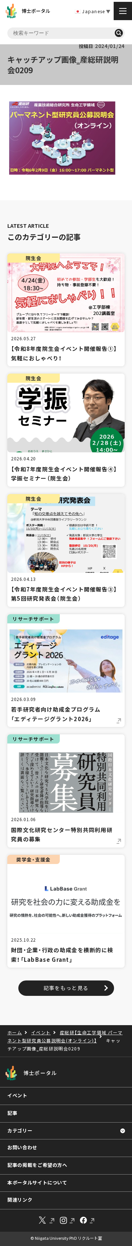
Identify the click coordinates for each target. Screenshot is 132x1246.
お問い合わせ (22, 1147)
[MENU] (123, 11)
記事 (12, 1112)
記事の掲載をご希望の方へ (37, 1164)
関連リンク (19, 1199)
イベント (17, 1095)
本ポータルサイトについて (37, 1182)
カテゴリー (19, 1130)
